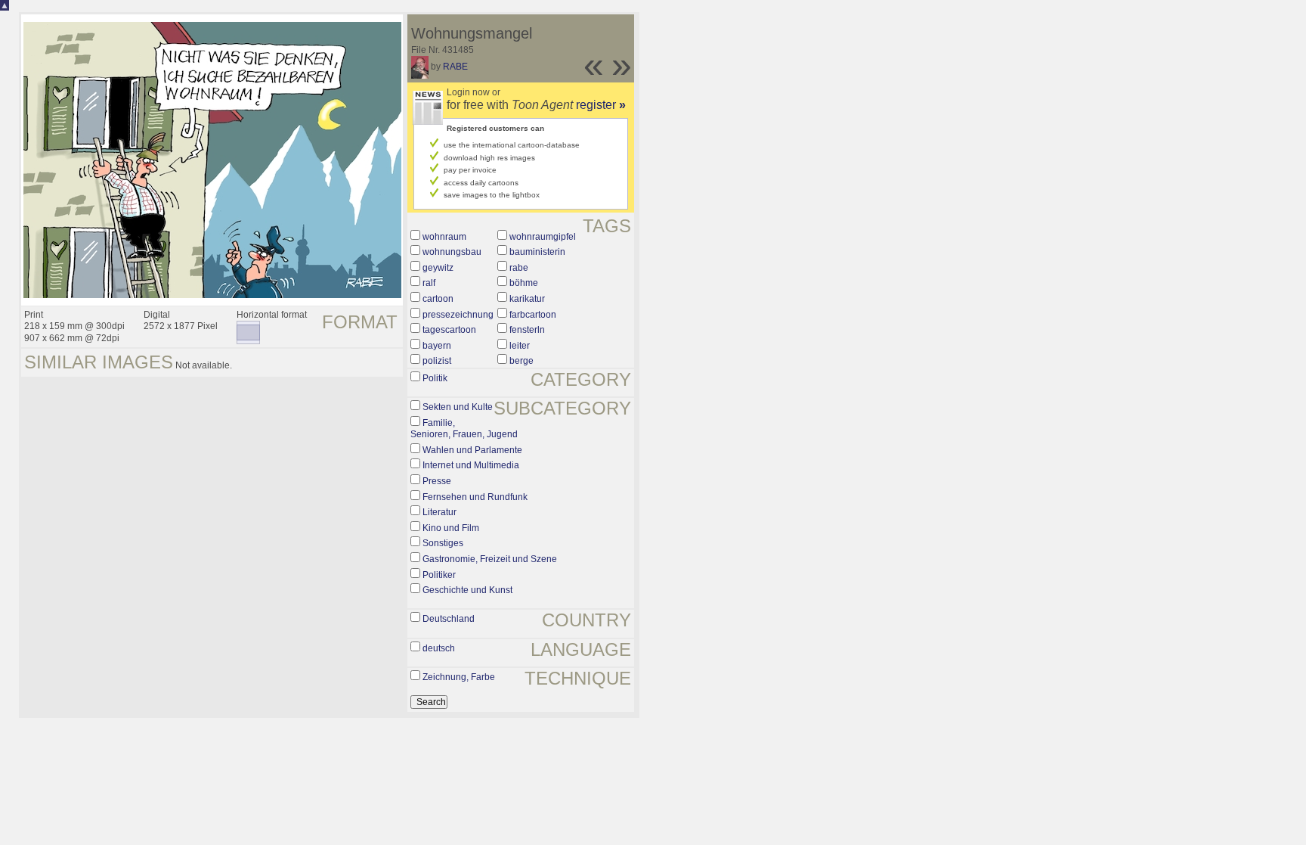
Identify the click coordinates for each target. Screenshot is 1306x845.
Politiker (439, 575)
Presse (436, 481)
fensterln (527, 330)
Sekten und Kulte (457, 407)
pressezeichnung (458, 314)
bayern (436, 345)
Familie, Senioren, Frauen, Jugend (464, 429)
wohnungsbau (451, 252)
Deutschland (448, 619)
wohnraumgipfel (542, 236)
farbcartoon (532, 314)
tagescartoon (449, 330)
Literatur (439, 512)
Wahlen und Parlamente (472, 450)
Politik (434, 378)
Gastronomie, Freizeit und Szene (489, 559)
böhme (523, 283)
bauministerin (537, 252)
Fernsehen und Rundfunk (475, 497)
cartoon (437, 299)
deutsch (438, 648)
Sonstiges (442, 543)
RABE (455, 66)
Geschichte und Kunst (467, 590)
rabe (518, 268)
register (601, 104)
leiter (519, 345)
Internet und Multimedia (470, 465)
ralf (428, 283)
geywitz (437, 268)
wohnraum (444, 236)
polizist (436, 361)
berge (521, 361)
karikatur (527, 299)
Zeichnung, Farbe (458, 677)
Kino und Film (450, 528)
